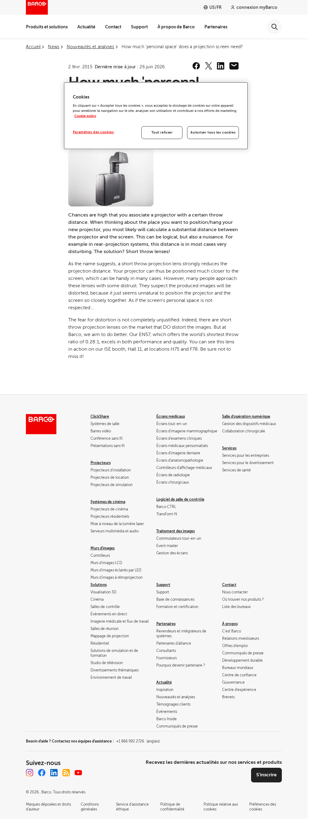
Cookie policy (85, 116)
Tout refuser (162, 132)
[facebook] (196, 66)
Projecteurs (100, 463)
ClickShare (99, 416)
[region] (156, 116)
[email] (234, 66)
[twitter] (208, 66)
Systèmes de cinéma (107, 502)
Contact (113, 26)
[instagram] (29, 772)
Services (229, 448)
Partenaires (215, 26)
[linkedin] (220, 66)
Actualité (86, 26)
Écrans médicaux (170, 416)
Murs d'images (102, 548)
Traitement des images (175, 531)
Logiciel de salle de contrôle (180, 499)
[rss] (66, 772)
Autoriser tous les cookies (213, 132)
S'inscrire (266, 775)
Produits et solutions (47, 26)
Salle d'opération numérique (246, 416)
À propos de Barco (176, 26)
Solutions (98, 585)
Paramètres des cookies (93, 132)
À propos (230, 624)
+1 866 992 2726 (138, 741)
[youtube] (78, 772)
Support (139, 26)
